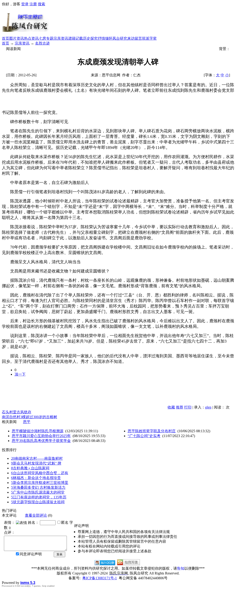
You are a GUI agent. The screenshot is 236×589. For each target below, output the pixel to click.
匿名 (64, 522)
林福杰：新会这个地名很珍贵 (36, 478)
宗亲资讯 (60, 38)
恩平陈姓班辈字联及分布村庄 (152, 431)
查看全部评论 (36, 515)
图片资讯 (16, 38)
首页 (5, 38)
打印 (188, 407)
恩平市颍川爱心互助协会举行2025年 (41, 436)
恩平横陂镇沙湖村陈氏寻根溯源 (37, 431)
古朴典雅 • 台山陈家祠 (30, 468)
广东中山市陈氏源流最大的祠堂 (38, 492)
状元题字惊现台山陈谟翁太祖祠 (38, 502)
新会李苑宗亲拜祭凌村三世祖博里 (39, 483)
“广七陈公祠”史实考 (144, 436)
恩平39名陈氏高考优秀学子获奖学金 (41, 441)
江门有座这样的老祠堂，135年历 (38, 497)
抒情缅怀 (105, 38)
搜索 (41, 4)
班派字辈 (149, 38)
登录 (25, 4)
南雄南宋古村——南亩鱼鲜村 (37, 458)
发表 (59, 554)
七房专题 (46, 38)
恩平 (26, 422)
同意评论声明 (31, 554)
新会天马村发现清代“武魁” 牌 (36, 463)
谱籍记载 (75, 38)
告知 (180, 568)
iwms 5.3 (27, 583)
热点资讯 (31, 38)
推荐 (179, 407)
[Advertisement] (141, 21)
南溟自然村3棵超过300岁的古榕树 (29, 417)
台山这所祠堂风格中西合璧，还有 (39, 473)
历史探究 (90, 38)
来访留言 (134, 38)
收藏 (171, 407)
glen (208, 407)
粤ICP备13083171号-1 (99, 578)
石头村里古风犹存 (16, 412)
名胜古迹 (42, 43)
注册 (33, 4)
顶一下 (20, 374)
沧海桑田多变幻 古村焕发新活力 (38, 487)
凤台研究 (119, 38)
